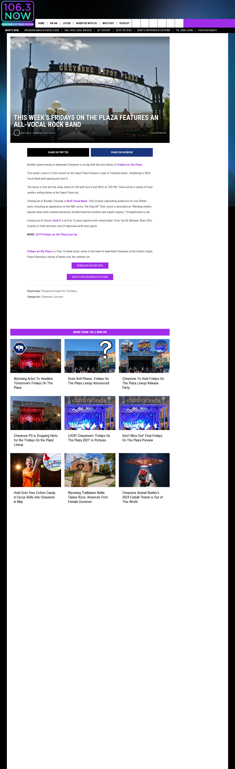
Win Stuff (108, 23)
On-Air (53, 23)
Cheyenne (46, 296)
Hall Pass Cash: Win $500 (78, 30)
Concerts (58, 296)
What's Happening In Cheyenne (153, 30)
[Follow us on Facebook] (153, 23)
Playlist (124, 23)
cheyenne (47, 291)
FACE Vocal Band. (77, 201)
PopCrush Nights (207, 30)
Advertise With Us (86, 23)
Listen (66, 23)
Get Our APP (103, 30)
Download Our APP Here (90, 265)
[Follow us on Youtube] (179, 23)
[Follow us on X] (170, 23)
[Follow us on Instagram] (162, 23)
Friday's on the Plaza (65, 291)
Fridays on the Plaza (129, 164)
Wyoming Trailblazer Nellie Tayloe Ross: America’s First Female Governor (88, 497)
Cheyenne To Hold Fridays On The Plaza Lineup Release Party (143, 383)
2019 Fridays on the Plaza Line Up (56, 234)
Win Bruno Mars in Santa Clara (41, 30)
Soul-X (57, 220)
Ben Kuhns (26, 133)
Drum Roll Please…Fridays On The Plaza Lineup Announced (88, 381)
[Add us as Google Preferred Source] (145, 23)
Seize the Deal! (124, 30)
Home (41, 23)
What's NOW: (12, 30)
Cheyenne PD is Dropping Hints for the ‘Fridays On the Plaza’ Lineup (36, 440)
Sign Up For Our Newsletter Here (90, 277)
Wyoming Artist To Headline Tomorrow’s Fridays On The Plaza (33, 383)
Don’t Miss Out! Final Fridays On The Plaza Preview (142, 438)
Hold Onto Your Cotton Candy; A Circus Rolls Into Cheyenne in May (35, 497)
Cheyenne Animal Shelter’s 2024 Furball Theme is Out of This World (142, 497)
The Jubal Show (184, 30)
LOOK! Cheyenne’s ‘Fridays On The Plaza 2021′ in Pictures (89, 438)
